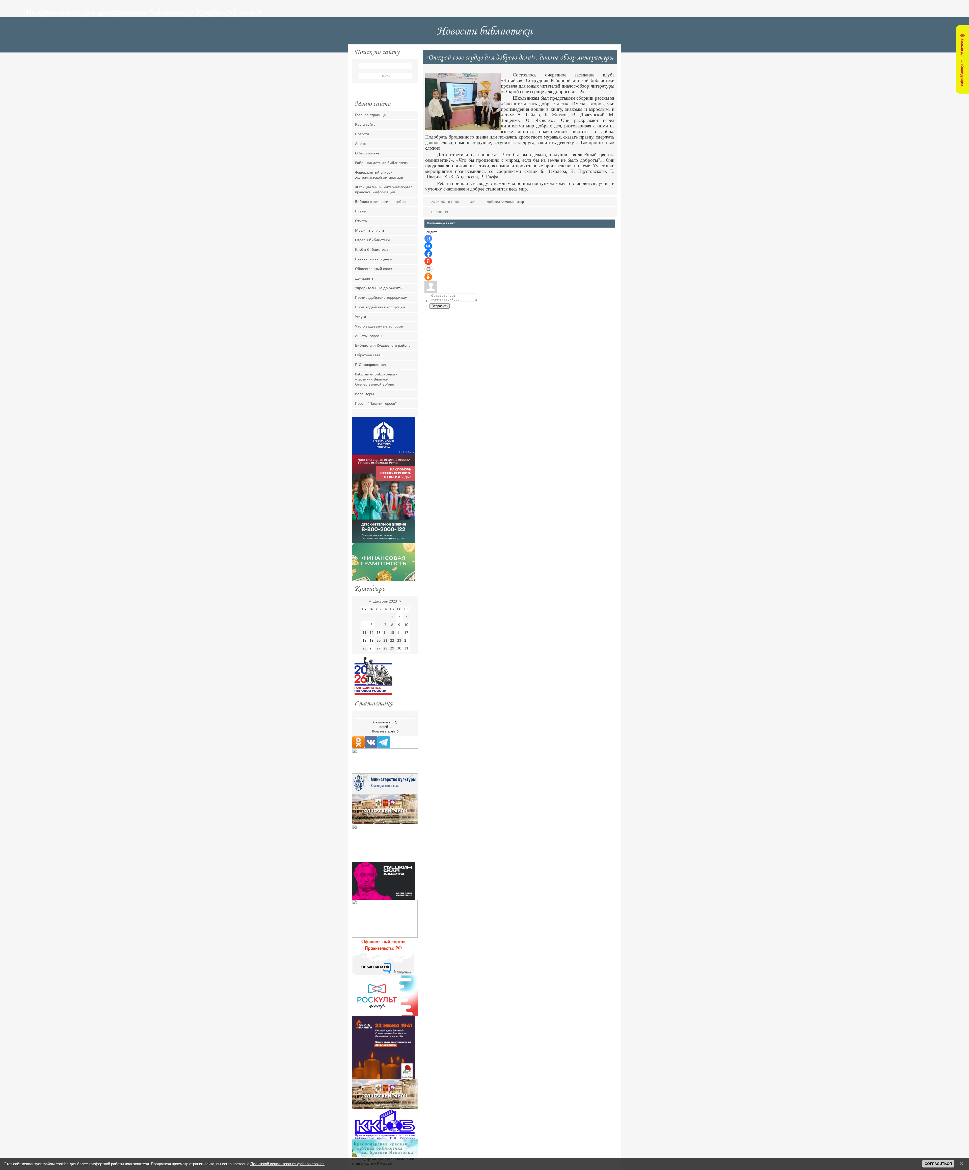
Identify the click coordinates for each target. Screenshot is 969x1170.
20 (378, 641)
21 (385, 641)
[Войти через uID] (428, 238)
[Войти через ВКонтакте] (428, 246)
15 (392, 633)
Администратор (512, 202)
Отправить (440, 306)
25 (364, 648)
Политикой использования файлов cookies (287, 1164)
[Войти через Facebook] (428, 253)
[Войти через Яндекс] (428, 261)
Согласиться (938, 1164)
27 (378, 648)
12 (371, 633)
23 (399, 641)
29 (392, 648)
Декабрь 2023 (385, 602)
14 (385, 633)
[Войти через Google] (428, 269)
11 (364, 633)
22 (392, 641)
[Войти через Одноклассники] (428, 277)
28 (385, 648)
